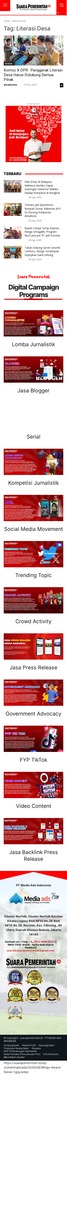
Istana (8, 63)
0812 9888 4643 (44, 941)
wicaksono (10, 84)
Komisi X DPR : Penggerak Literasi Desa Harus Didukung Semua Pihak (33, 75)
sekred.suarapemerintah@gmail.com (31, 950)
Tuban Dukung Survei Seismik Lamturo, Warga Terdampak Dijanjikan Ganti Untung (42, 251)
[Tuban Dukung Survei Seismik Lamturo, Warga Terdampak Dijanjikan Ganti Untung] (13, 252)
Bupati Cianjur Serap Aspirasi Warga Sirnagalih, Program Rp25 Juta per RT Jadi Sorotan (42, 231)
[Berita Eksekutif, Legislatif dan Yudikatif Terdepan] (33, 7)
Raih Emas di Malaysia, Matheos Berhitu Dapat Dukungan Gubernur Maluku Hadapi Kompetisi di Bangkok (42, 187)
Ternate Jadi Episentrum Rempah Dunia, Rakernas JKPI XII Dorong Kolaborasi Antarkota (43, 210)
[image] (33, 323)
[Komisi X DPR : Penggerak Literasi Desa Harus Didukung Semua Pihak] (33, 50)
